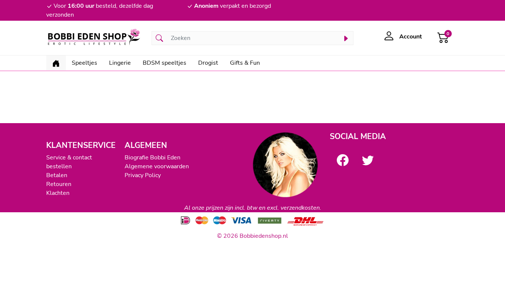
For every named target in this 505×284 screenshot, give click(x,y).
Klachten (58, 193)
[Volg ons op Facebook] (343, 160)
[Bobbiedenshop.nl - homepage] (94, 38)
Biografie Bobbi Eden (152, 157)
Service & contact (69, 157)
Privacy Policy (143, 175)
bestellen (59, 166)
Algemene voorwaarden (157, 166)
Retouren (58, 184)
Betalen (56, 175)
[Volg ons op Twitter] (368, 160)
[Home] (56, 62)
